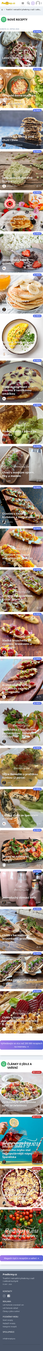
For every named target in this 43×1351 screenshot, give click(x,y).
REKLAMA (7, 1301)
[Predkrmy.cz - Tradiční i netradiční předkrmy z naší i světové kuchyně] (8, 3)
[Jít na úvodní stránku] (2, 9)
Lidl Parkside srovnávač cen (13, 1305)
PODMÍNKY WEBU (10, 1316)
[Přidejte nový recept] (33, 3)
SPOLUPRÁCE (8, 1332)
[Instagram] (4, 1296)
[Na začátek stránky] (38, 1338)
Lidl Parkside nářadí (10, 1308)
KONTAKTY (7, 1291)
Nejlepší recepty (9, 1323)
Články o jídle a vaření (11, 1311)
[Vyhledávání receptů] (28, 3)
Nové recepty (8, 1320)
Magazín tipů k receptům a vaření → (21, 1258)
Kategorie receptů (10, 1326)
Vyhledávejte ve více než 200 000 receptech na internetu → (21, 1045)
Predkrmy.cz (10, 1274)
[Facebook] (8, 1296)
